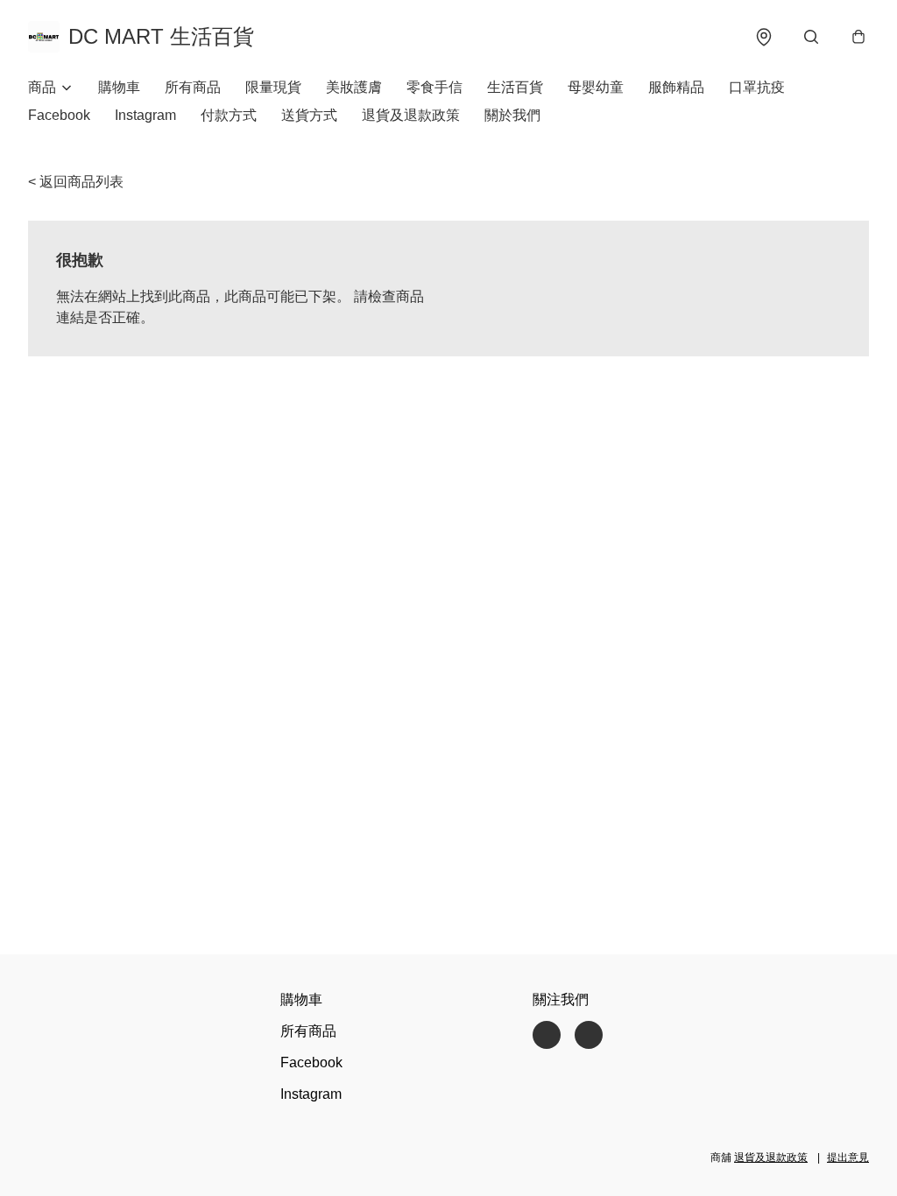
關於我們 (512, 115)
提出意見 (848, 1157)
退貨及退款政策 (411, 115)
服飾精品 (676, 87)
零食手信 (434, 87)
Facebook (59, 115)
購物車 (119, 87)
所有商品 (193, 87)
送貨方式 (309, 115)
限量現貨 (273, 87)
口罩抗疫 (757, 87)
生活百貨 (515, 87)
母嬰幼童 (596, 87)
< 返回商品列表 (76, 181)
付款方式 (229, 115)
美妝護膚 (354, 87)
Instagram (145, 115)
